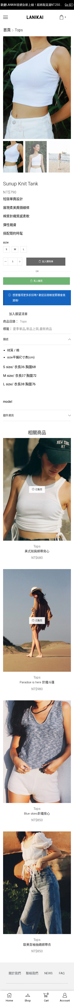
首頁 (7, 30)
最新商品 (46, 329)
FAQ (62, 973)
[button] (8, 88)
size (6, 242)
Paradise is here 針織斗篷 (37, 682)
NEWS (48, 973)
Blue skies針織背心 (37, 813)
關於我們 (15, 973)
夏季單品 (19, 329)
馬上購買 (38, 281)
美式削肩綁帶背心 (37, 551)
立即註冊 (68, 5)
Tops (19, 30)
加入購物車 (47, 261)
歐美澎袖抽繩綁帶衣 (37, 944)
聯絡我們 (32, 973)
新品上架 (32, 329)
